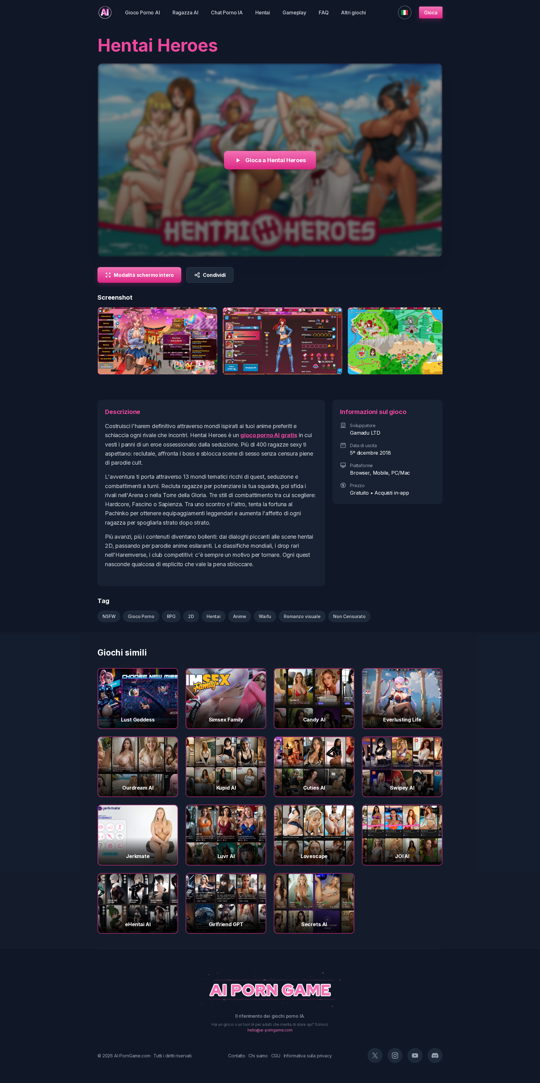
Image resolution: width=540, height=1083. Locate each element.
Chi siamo (258, 1055)
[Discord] (435, 1055)
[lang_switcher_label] (405, 12)
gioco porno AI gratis (268, 435)
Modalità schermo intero (144, 275)
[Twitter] (375, 1055)
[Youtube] (415, 1055)
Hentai (262, 12)
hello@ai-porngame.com (270, 1030)
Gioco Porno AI (142, 12)
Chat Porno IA (227, 12)
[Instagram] (395, 1055)
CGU (276, 1055)
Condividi (214, 275)
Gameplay (294, 12)
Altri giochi (353, 12)
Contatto (236, 1055)
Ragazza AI (185, 12)
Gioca (431, 12)
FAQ (324, 12)
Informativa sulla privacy (308, 1055)
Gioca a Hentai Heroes (275, 160)
